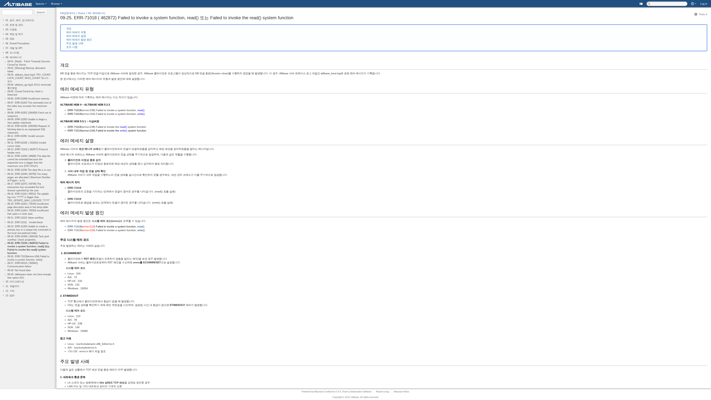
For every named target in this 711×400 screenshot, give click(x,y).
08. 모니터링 (12, 52)
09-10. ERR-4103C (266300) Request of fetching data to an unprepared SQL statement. (28, 129)
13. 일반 (10, 295)
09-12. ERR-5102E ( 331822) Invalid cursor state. (26, 144)
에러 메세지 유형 (76, 32)
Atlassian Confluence (325, 391)
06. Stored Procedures (18, 43)
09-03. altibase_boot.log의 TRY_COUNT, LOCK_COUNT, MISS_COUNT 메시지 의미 (29, 78)
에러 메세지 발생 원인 (79, 39)
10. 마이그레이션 (15, 281)
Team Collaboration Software (357, 391)
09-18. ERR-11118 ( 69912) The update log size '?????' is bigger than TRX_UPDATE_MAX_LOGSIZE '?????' (28, 197)
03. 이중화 (11, 29)
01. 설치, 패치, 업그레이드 (20, 20)
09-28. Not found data (19, 270)
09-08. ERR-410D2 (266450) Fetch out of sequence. (29, 114)
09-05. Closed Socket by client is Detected (25, 93)
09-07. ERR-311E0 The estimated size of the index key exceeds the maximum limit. (29, 106)
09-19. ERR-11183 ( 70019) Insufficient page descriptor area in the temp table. (28, 206)
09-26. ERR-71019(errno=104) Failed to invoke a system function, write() (28, 258)
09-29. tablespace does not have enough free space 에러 (29, 276)
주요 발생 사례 (74, 43)
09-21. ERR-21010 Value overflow (25, 217)
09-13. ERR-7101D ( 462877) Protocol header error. (27, 151)
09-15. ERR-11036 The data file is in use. (29, 170)
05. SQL (10, 39)
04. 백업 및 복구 (14, 34)
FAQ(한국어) (67, 13)
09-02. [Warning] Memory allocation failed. (26, 70)
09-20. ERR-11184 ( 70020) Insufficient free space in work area (28, 212)
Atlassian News (401, 391)
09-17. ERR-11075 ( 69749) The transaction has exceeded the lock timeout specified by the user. (25, 187)
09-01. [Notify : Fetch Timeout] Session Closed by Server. (28, 63)
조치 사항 (71, 47)
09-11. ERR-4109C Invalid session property (25, 138)
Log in (703, 3)
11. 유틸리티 (12, 286)
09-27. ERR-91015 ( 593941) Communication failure (22, 265)
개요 (68, 28)
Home (81, 13)
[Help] (693, 3)
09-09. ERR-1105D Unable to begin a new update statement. (27, 121)
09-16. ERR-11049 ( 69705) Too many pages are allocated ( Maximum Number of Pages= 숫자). (28, 177)
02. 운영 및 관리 (14, 25)
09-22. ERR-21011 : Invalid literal (25, 222)
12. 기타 (10, 291)
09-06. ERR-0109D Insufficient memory (28, 98)
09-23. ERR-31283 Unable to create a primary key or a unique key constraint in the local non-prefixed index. (29, 229)
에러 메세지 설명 (76, 35)
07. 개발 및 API (14, 48)
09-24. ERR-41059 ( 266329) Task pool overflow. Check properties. (28, 238)
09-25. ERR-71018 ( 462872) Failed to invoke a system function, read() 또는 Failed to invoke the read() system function (28, 248)
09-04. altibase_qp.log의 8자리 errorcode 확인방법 (29, 86)
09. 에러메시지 (14, 57)
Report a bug (382, 391)
